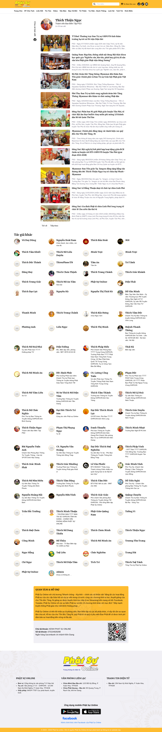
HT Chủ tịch (29, 11)
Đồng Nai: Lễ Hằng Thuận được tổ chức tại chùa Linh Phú (98, 188)
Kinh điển (129, 11)
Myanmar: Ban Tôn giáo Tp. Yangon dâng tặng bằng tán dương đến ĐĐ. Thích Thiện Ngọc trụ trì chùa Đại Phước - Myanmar (98, 172)
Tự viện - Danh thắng (97, 11)
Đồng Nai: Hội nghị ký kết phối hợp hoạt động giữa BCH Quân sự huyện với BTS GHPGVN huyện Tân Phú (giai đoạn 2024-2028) (98, 152)
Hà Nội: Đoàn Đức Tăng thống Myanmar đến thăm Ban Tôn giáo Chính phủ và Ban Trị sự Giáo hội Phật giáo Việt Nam (99, 77)
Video (55, 11)
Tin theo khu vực (129, 4)
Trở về (44, 226)
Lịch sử (111, 11)
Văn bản (63, 11)
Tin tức (48, 11)
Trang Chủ (18, 11)
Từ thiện (83, 11)
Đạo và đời (72, 11)
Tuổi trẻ (119, 11)
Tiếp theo (54, 226)
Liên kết (39, 11)
